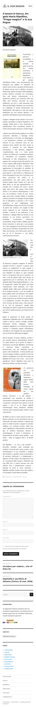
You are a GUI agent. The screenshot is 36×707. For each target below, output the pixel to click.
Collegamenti (8, 668)
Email (5, 529)
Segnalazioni (8, 661)
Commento (7, 496)
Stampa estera (9, 666)
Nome (5, 521)
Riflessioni (7, 654)
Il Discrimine (8, 650)
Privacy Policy (15, 702)
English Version (9, 657)
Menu (30, 6)
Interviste (7, 664)
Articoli (24, 477)
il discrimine (8, 477)
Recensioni (8, 659)
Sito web (6, 538)
